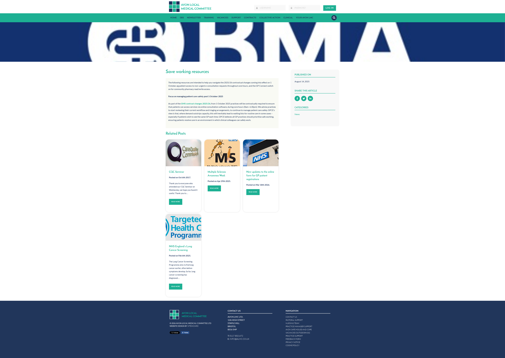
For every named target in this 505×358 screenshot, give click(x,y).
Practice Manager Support (299, 326)
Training (209, 18)
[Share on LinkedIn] (310, 98)
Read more (175, 202)
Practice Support (294, 336)
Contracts (250, 18)
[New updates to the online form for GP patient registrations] (261, 153)
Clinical (288, 18)
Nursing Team (292, 323)
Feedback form (293, 339)
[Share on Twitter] (303, 98)
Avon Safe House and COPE (299, 329)
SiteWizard (193, 326)
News (297, 114)
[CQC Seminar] (183, 153)
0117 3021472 (236, 335)
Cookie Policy (292, 345)
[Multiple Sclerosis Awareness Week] (222, 153)
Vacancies (222, 18)
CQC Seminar (176, 172)
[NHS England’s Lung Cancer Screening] (183, 227)
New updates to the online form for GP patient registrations (260, 176)
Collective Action (269, 18)
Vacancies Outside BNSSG (298, 333)
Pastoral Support (294, 320)
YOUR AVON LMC (304, 18)
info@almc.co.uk (239, 339)
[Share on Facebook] (297, 98)
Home (173, 18)
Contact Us (291, 317)
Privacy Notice (293, 342)
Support (236, 18)
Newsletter (194, 18)
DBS (182, 18)
